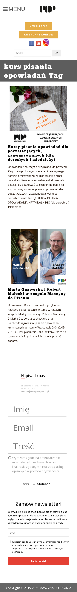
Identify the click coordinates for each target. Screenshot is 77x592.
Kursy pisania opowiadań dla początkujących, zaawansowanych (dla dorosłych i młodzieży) (38, 153)
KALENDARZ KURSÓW (38, 34)
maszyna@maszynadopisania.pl (35, 391)
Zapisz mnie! (38, 561)
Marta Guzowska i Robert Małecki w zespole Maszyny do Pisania (37, 293)
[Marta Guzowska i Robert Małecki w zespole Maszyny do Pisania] (38, 256)
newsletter (39, 26)
